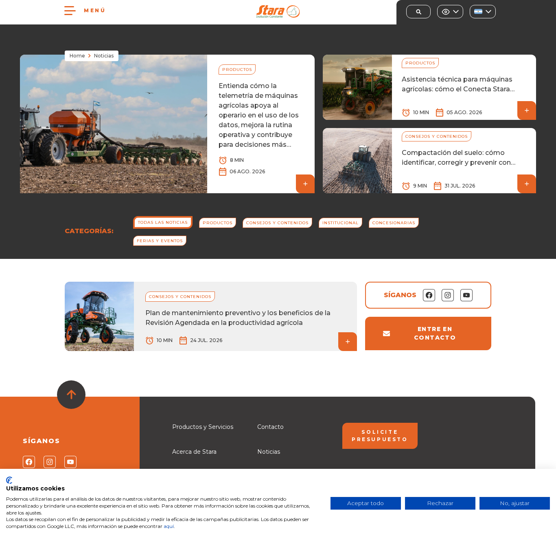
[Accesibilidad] (450, 11)
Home (77, 56)
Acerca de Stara (194, 451)
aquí (169, 526)
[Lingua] (483, 11)
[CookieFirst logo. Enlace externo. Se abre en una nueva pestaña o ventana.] (9, 480)
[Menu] (70, 10)
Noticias (268, 451)
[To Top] (71, 394)
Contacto (270, 427)
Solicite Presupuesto (380, 435)
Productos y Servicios (202, 427)
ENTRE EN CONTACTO (435, 333)
